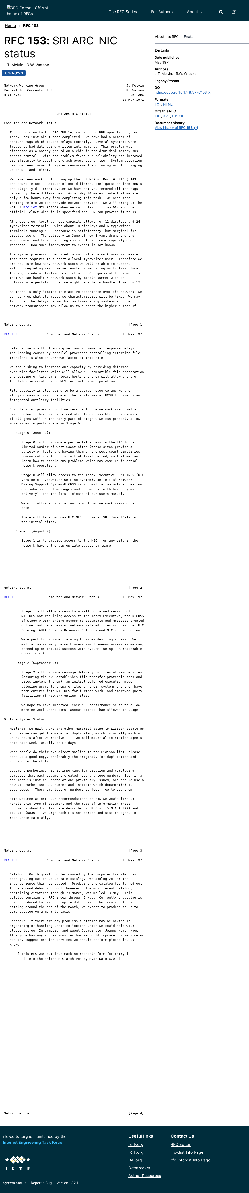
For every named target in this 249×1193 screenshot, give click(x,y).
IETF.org (135, 1144)
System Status (14, 1183)
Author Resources (144, 1175)
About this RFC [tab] (166, 36)
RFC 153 (11, 334)
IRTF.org (135, 1152)
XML (166, 116)
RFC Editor (181, 1144)
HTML (168, 104)
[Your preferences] (237, 12)
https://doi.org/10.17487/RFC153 (181, 92)
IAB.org (135, 1160)
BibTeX (177, 116)
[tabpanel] (202, 90)
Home (10, 25)
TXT (158, 104)
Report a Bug (41, 1183)
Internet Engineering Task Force (32, 1142)
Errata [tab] (189, 36)
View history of (174, 127)
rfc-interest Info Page (190, 1160)
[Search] (220, 12)
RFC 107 (30, 207)
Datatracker (139, 1167)
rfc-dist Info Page (187, 1152)
